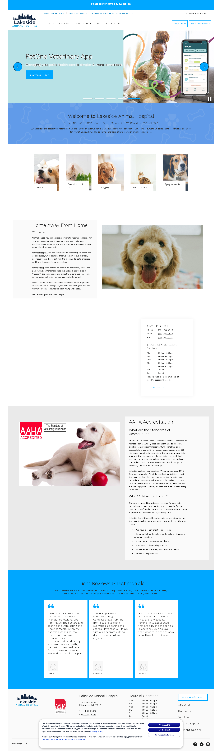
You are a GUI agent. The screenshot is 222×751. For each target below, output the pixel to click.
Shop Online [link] (180, 24)
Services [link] (64, 23)
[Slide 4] (122, 98)
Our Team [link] (184, 711)
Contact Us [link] (113, 23)
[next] (204, 66)
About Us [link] (184, 705)
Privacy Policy (97, 731)
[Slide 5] (134, 98)
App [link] (98, 23)
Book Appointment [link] (200, 24)
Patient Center (82, 23)
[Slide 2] (99, 98)
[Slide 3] (111, 98)
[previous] (17, 66)
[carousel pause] (210, 99)
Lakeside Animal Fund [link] (196, 13)
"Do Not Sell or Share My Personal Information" (64, 739)
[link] (25, 20)
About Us (48, 23)
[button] (61, 706)
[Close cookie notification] (178, 721)
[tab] (152, 348)
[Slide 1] (88, 98)
